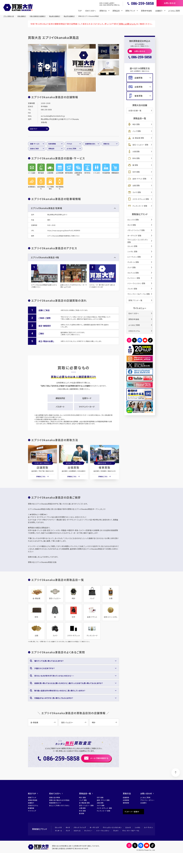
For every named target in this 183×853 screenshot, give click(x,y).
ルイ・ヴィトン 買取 (134, 257)
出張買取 (73, 467)
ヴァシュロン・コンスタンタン (112, 827)
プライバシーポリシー (147, 800)
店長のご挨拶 (34, 148)
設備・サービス (34, 144)
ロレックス (58, 827)
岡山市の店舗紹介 (69, 16)
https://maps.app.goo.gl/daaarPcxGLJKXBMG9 (63, 230)
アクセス (69, 144)
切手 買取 (136, 172)
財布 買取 (136, 158)
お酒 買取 (136, 151)
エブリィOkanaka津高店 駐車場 (46, 208)
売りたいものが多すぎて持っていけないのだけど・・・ (54, 675)
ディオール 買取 (133, 262)
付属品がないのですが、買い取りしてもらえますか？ (53, 698)
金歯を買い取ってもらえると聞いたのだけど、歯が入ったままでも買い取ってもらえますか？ (68, 683)
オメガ (68, 827)
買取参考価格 (146, 10)
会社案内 (143, 803)
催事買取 (104, 467)
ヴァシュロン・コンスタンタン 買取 (137, 240)
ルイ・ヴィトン (148, 827)
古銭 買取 (136, 185)
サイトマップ (32, 811)
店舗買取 (42, 467)
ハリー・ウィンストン (102, 831)
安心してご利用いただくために (59, 805)
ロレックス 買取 (133, 219)
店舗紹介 (31, 803)
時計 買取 (136, 124)
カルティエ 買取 (133, 272)
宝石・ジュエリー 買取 (140, 144)
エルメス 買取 (132, 246)
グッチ (68, 831)
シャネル (137, 827)
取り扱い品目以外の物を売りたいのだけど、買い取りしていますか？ (59, 690)
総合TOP (32, 793)
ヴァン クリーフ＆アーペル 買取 (138, 294)
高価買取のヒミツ (55, 803)
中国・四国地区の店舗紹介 (38, 16)
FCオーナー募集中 (132, 811)
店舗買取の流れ (90, 144)
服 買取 (135, 165)
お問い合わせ (139, 51)
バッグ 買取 (136, 131)
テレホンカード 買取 (139, 206)
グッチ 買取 (131, 267)
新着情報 (31, 808)
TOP (80, 10)
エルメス (128, 827)
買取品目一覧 (85, 793)
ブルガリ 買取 (132, 288)
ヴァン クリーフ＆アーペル (130, 831)
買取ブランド (32, 797)
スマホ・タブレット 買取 (140, 199)
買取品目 (51, 148)
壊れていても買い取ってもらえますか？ (49, 661)
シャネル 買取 (132, 251)
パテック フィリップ (80, 827)
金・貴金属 (34, 722)
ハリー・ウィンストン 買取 (136, 283)
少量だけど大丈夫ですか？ (44, 668)
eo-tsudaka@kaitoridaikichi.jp (53, 116)
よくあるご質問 (174, 10)
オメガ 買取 (131, 225)
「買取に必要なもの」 (127, 24)
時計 (93, 722)
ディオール (58, 831)
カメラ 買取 (136, 192)
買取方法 (106, 144)
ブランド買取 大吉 (8, 16)
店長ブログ (33, 129)
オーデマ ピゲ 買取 (134, 235)
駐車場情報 (52, 144)
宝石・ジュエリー (67, 722)
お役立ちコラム (134, 331)
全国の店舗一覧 (134, 110)
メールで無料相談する (99, 758)
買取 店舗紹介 (21, 16)
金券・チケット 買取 (139, 178)
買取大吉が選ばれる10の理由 (59, 800)
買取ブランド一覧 (135, 300)
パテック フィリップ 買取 (136, 230)
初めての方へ (90, 10)
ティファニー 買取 (133, 278)
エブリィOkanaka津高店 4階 (45, 257)
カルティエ (77, 831)
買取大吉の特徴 (54, 797)
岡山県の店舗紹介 (54, 16)
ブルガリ (116, 831)
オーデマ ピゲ (94, 827)
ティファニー (88, 831)
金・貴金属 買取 (138, 138)
